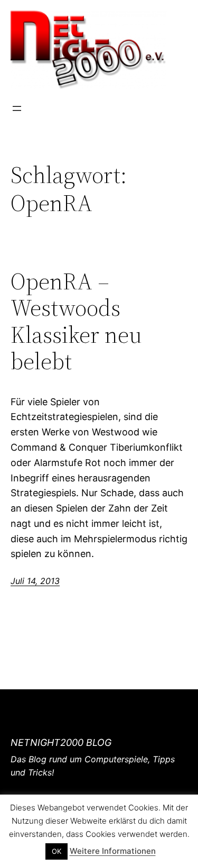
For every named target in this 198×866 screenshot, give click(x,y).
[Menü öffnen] (17, 108)
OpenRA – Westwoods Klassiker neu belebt (76, 321)
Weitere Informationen (113, 851)
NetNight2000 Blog (61, 742)
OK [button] (56, 851)
